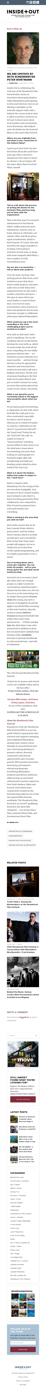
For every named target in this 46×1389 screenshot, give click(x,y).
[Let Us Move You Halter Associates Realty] (23, 1054)
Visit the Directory (23, 1099)
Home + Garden (16, 1217)
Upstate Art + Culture (14, 899)
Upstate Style (15, 1268)
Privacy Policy (23, 1377)
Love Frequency (16, 1232)
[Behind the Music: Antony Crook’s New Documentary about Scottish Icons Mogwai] (23, 987)
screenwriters (15, 836)
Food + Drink (15, 1199)
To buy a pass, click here (23, 702)
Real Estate (15, 1206)
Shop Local (14, 1250)
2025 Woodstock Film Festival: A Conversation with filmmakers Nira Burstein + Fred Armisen (23, 949)
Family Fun (14, 1192)
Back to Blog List (14, 29)
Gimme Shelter (16, 1203)
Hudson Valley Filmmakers (20, 831)
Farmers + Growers (18, 1195)
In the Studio (15, 1224)
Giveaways (14, 1210)
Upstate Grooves (13, 989)
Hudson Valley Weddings (20, 1221)
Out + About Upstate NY (20, 1243)
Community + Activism (19, 1181)
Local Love (14, 1228)
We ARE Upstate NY (18, 1275)
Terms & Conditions (23, 1381)
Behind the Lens (17, 1177)
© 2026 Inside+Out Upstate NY (23, 1373)
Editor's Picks (15, 1188)
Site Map (23, 1384)
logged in (24, 1017)
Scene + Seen (15, 1246)
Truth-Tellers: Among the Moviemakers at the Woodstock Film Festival (22, 904)
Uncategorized (16, 1257)
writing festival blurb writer (22, 845)
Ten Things (14, 1254)
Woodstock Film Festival (20, 840)
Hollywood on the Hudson (16, 68)
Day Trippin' (15, 1185)
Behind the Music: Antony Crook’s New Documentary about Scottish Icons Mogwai (23, 994)
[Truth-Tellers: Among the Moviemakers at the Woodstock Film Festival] (23, 896)
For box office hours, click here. (23, 699)
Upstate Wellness (17, 1272)
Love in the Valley (17, 1235)
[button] (15, 1297)
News (12, 1239)
